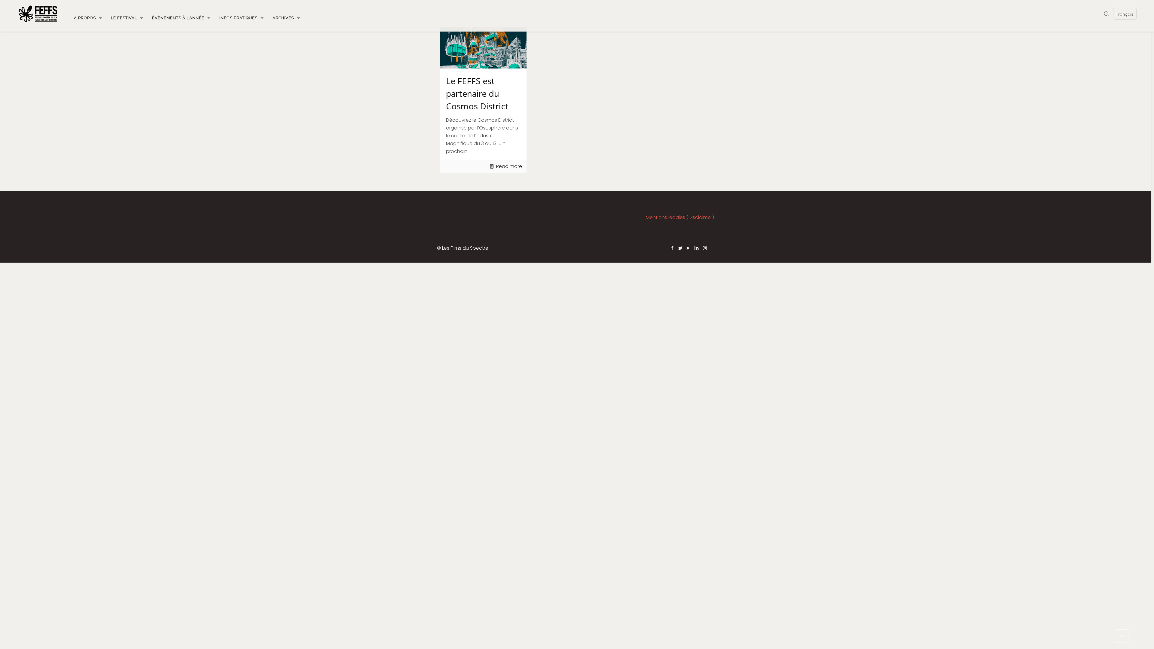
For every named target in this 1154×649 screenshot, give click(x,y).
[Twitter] (680, 248)
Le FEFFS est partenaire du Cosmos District (477, 93)
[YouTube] (688, 248)
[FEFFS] (38, 13)
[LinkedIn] (697, 248)
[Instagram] (705, 248)
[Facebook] (672, 248)
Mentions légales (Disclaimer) (680, 217)
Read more (509, 166)
